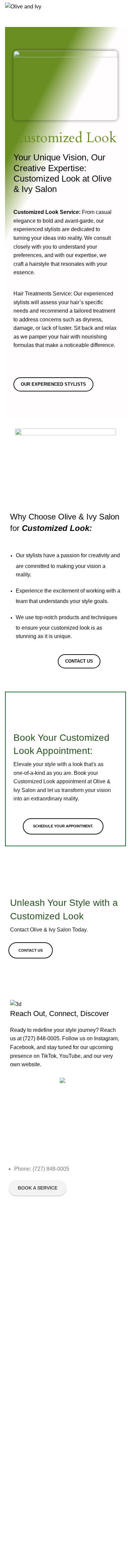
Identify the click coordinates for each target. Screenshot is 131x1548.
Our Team (19, 1243)
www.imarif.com (27, 1512)
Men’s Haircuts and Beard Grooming (47, 1487)
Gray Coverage (24, 1429)
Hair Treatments (25, 1452)
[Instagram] (35, 1147)
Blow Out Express (27, 1365)
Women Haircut (24, 1330)
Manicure (18, 1406)
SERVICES (20, 1395)
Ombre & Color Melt (29, 1342)
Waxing (16, 1441)
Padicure (17, 1418)
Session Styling (24, 1475)
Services (20, 1296)
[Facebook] (16, 1147)
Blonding (17, 1319)
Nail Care (18, 1464)
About (14, 1220)
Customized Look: (27, 1376)
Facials (16, 1307)
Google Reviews (25, 1266)
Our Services (22, 1254)
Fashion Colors (24, 1353)
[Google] (53, 1147)
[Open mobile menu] (123, 6)
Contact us (19, 1278)
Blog (13, 1231)
